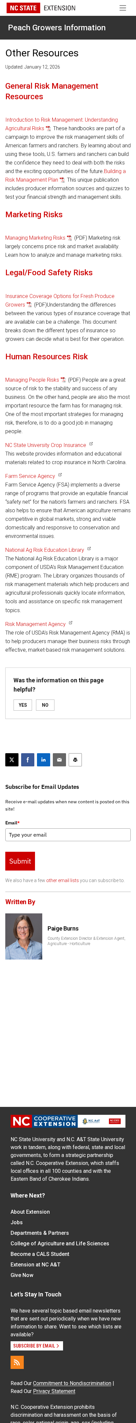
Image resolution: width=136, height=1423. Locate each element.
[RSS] (17, 1362)
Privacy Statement (54, 1391)
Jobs (17, 1222)
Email (12, 823)
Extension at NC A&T (35, 1264)
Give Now (22, 1275)
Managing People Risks (32, 380)
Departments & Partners (40, 1233)
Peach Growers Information (57, 27)
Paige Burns (63, 928)
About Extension (30, 1212)
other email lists (62, 880)
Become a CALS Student (40, 1254)
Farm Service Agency (30, 476)
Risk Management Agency (35, 624)
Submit (20, 861)
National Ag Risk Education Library (44, 550)
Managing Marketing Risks (35, 238)
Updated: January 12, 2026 (32, 67)
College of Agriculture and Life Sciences (60, 1243)
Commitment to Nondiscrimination (72, 1383)
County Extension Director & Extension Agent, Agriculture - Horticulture (86, 941)
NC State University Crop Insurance (45, 445)
